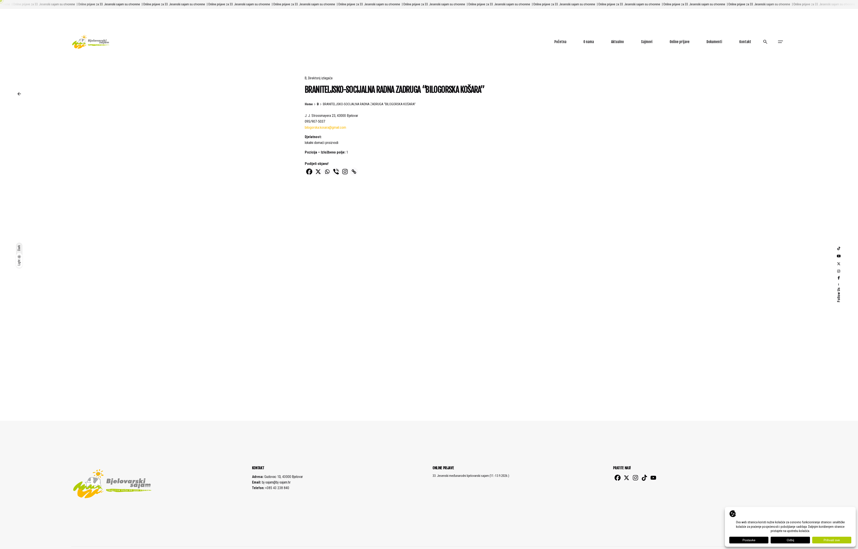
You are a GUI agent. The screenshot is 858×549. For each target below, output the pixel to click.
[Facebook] (309, 172)
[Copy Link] (354, 172)
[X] (318, 172)
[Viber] (336, 172)
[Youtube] (653, 478)
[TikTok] (644, 478)
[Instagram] (345, 172)
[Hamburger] (780, 42)
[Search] (765, 41)
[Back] (19, 94)
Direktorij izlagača (320, 78)
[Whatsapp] (327, 172)
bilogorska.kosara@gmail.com (325, 127)
